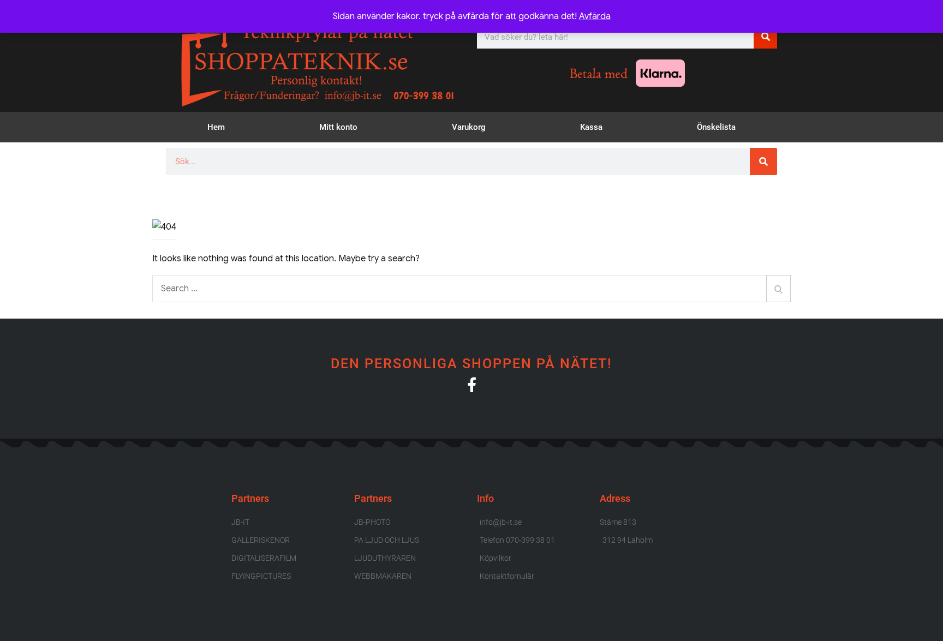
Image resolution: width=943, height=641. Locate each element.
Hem (216, 127)
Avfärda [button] (595, 16)
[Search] (778, 288)
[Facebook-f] (471, 384)
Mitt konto (338, 127)
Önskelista (716, 127)
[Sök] (765, 37)
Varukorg (469, 127)
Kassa (591, 127)
